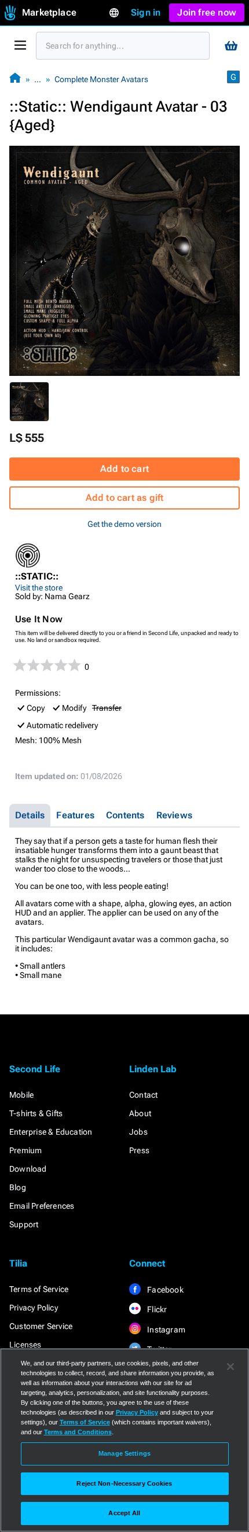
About (140, 1113)
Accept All (124, 1512)
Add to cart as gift (125, 497)
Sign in (145, 12)
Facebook (164, 1289)
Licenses (25, 1344)
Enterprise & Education (50, 1131)
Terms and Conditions (78, 1431)
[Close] (230, 1366)
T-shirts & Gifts (36, 1113)
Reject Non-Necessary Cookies (124, 1483)
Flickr (156, 1309)
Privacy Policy (33, 1307)
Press (139, 1150)
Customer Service (40, 1326)
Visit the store (39, 587)
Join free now (206, 12)
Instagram (165, 1329)
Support (23, 1224)
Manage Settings (124, 1453)
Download (28, 1168)
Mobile (21, 1094)
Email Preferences (41, 1205)
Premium (25, 1150)
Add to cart (124, 468)
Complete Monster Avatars (101, 79)
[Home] (15, 79)
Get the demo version (124, 524)
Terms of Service (38, 1289)
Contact (143, 1094)
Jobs (138, 1131)
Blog (17, 1187)
